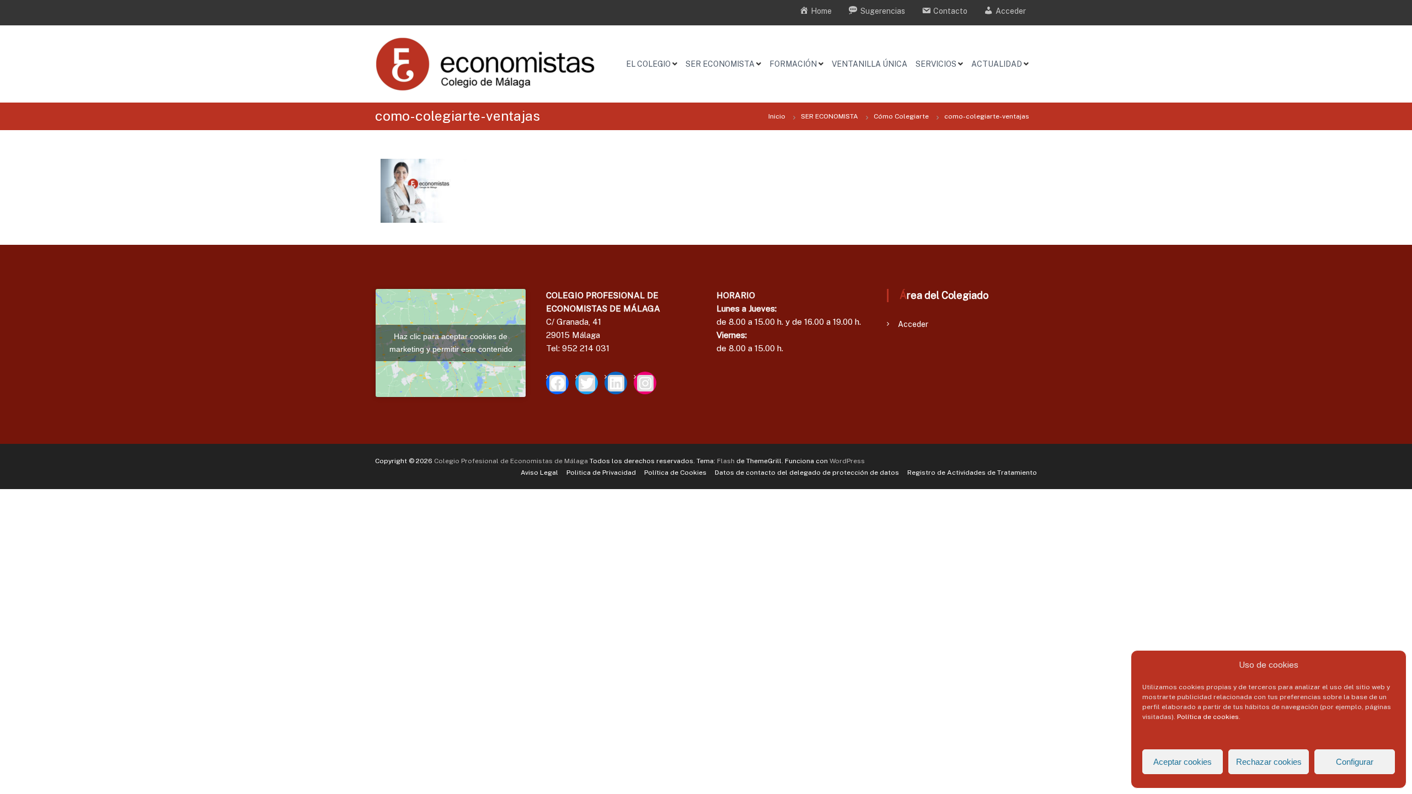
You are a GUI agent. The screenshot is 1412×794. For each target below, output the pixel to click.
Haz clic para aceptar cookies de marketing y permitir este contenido (450, 342)
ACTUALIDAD (996, 64)
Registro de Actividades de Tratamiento (972, 472)
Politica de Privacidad (601, 472)
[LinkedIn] (616, 383)
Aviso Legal (539, 472)
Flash (726, 461)
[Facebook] (557, 383)
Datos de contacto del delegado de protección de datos (807, 472)
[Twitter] (586, 383)
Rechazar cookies (1269, 761)
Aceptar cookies (1182, 761)
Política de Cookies (675, 472)
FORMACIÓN (793, 64)
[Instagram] (645, 383)
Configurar (1354, 761)
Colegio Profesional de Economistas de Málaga (511, 461)
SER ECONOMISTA (720, 64)
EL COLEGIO (648, 64)
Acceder (913, 324)
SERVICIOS (936, 64)
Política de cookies (1208, 717)
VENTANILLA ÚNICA (869, 64)
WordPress (847, 461)
